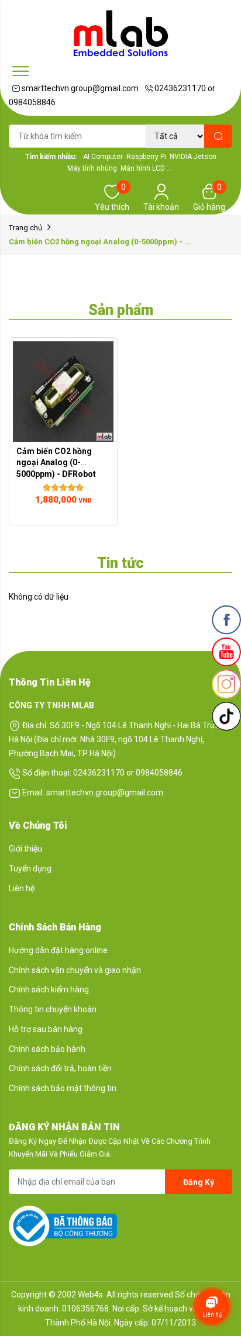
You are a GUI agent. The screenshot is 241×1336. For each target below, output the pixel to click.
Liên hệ (22, 888)
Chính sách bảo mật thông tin (62, 1088)
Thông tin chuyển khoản (53, 1009)
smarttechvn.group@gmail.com (79, 88)
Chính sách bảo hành (47, 1049)
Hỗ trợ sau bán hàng (45, 1029)
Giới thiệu (25, 848)
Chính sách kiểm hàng (49, 989)
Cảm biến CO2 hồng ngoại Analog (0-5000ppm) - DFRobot (56, 462)
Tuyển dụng (30, 868)
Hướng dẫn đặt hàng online (58, 950)
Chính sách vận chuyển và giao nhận (75, 970)
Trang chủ (25, 227)
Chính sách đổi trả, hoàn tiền (60, 1068)
